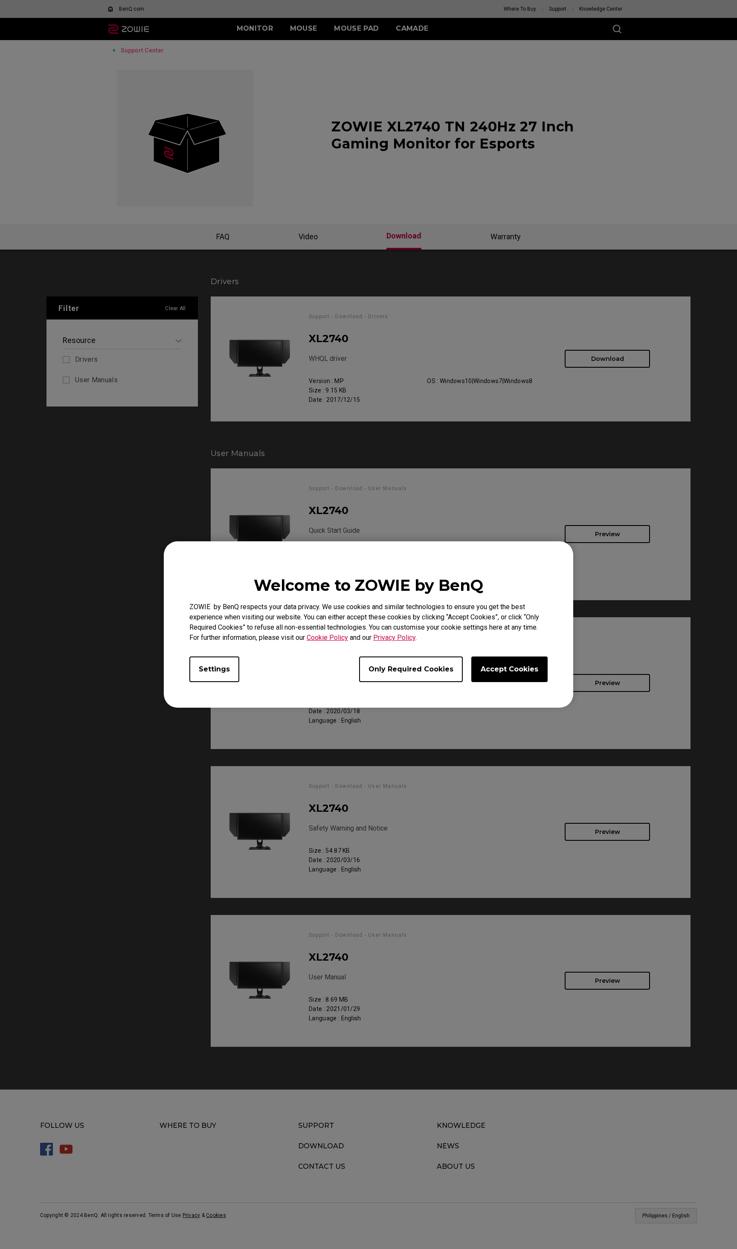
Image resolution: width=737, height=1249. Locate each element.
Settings (214, 669)
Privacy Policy (394, 637)
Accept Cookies (509, 669)
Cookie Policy (327, 637)
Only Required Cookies (410, 669)
